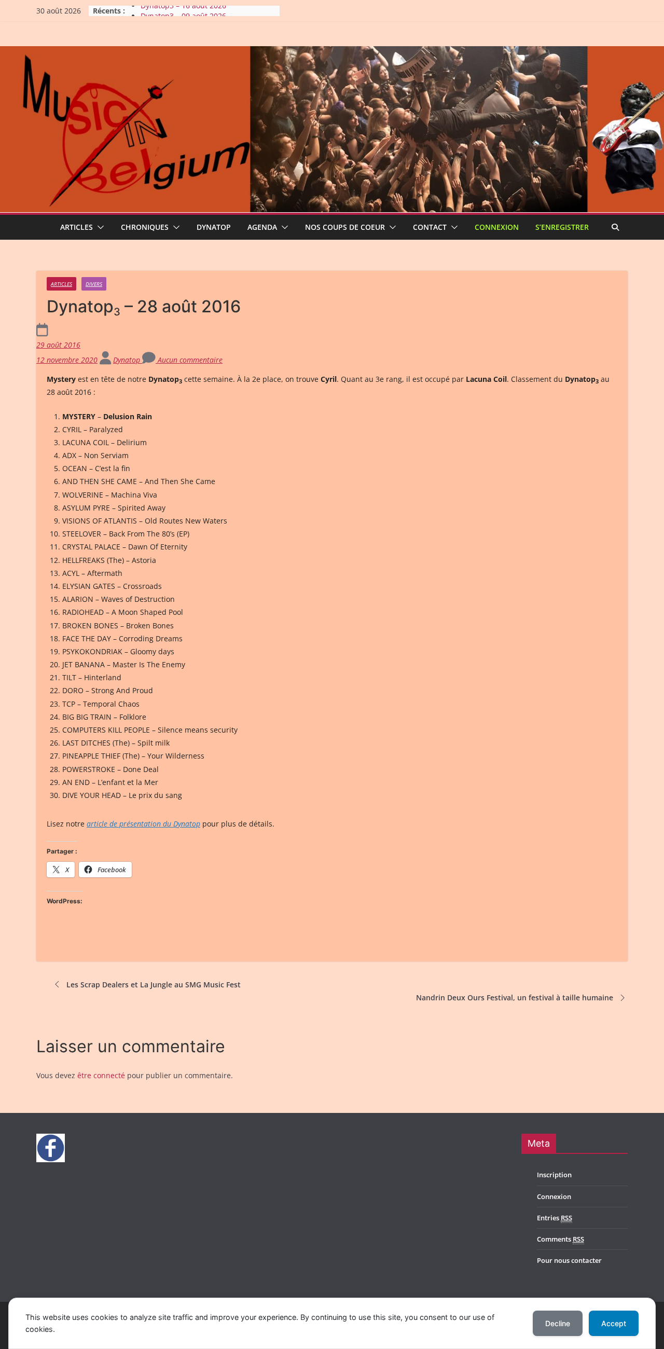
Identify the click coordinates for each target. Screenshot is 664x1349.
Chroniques (145, 227)
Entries (554, 1217)
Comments (560, 1239)
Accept (613, 1323)
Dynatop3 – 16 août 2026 (183, 11)
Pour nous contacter (569, 1260)
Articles (76, 227)
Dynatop (214, 227)
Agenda (262, 227)
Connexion (497, 227)
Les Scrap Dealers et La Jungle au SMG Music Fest (153, 984)
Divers (94, 283)
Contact (430, 227)
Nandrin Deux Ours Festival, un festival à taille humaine (514, 997)
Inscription (554, 1174)
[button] (98, 227)
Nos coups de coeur (345, 227)
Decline (557, 1323)
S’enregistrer (562, 227)
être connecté (101, 1075)
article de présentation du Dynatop (143, 824)
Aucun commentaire (189, 360)
